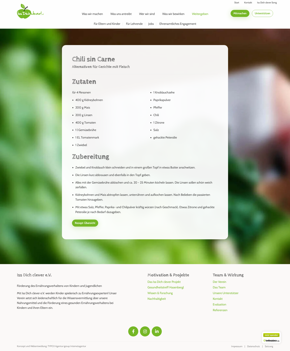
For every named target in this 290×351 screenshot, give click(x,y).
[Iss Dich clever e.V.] (30, 11)
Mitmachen (240, 13)
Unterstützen (262, 13)
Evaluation (219, 304)
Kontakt (218, 299)
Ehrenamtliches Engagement (177, 24)
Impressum (236, 346)
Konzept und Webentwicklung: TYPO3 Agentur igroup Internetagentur (51, 346)
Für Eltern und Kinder (107, 24)
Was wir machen (92, 14)
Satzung (269, 346)
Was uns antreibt (121, 14)
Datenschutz (253, 346)
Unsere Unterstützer (225, 293)
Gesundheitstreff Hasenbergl (166, 287)
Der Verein (219, 282)
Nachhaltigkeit (157, 299)
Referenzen (220, 310)
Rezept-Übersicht (85, 223)
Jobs (151, 24)
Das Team (219, 287)
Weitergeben (200, 14)
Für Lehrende (134, 24)
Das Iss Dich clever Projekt (164, 282)
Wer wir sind (147, 14)
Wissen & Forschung (160, 293)
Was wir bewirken (173, 14)
